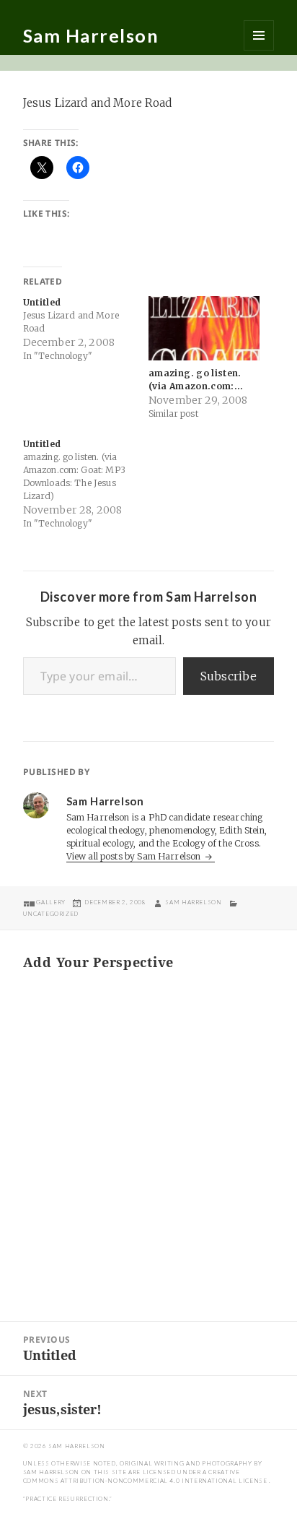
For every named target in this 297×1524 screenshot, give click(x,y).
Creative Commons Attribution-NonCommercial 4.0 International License (146, 1476)
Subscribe (228, 676)
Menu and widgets (259, 35)
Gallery (50, 902)
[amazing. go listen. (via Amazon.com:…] (204, 328)
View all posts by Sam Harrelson (134, 856)
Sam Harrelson (91, 35)
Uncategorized (51, 913)
